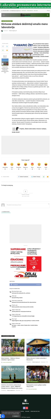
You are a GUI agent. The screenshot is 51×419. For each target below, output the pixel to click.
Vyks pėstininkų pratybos (17, 297)
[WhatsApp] (3, 50)
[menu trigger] (4, 15)
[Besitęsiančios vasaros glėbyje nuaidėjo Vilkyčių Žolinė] (38, 374)
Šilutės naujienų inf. (13, 30)
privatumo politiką (16, 413)
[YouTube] (49, 11)
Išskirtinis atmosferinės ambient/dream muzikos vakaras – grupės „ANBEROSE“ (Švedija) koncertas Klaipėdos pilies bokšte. (12, 386)
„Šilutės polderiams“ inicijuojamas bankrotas (21, 311)
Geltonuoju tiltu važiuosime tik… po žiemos (21, 293)
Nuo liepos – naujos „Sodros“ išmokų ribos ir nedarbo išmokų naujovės (25, 326)
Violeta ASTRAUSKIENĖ (7, 362)
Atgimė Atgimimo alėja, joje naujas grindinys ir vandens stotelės (25, 320)
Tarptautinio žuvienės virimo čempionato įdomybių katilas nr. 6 (5, 69)
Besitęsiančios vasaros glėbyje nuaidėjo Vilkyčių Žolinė (36, 385)
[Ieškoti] (47, 15)
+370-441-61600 (6, 10)
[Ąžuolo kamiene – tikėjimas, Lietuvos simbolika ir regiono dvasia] (13, 347)
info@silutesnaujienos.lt (16, 10)
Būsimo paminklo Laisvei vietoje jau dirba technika (22, 307)
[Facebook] (47, 11)
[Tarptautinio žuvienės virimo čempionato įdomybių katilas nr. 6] (5, 62)
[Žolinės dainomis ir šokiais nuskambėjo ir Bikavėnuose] (38, 347)
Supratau (16, 416)
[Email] (7, 50)
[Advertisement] (25, 37)
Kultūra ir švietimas (7, 21)
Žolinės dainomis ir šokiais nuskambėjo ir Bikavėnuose (36, 359)
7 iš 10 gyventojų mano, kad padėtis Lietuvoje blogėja (23, 316)
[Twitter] (7, 46)
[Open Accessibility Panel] (3, 416)
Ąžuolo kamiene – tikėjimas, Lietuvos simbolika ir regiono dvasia (10, 359)
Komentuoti (43, 362)
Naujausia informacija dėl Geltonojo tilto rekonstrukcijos (24, 302)
